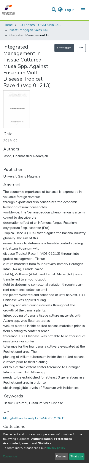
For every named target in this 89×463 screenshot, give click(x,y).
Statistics (64, 48)
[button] (60, 9)
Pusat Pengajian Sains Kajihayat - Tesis (30, 30)
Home (8, 25)
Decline (61, 456)
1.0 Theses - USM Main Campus (39, 25)
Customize (10, 456)
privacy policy (55, 448)
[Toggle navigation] (83, 10)
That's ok (76, 456)
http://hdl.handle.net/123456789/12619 (34, 418)
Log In (70, 10)
